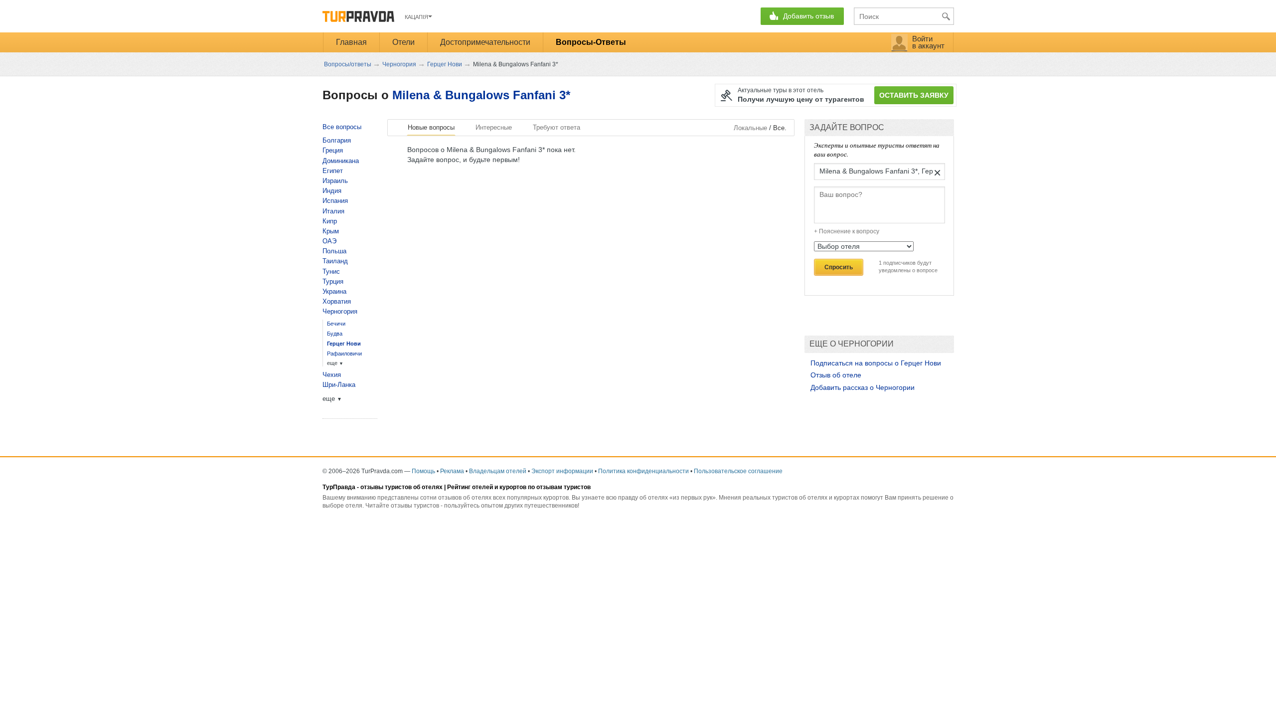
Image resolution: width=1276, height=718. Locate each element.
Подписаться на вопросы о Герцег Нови (875, 363)
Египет (332, 171)
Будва (334, 334)
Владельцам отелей (497, 471)
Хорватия (336, 301)
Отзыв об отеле (835, 375)
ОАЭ (329, 241)
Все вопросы (341, 127)
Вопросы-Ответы (591, 42)
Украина (334, 291)
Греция (332, 150)
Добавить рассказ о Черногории (862, 387)
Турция (332, 281)
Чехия (331, 374)
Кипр (329, 221)
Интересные (494, 127)
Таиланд (335, 261)
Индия (331, 190)
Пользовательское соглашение (738, 471)
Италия (333, 211)
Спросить (838, 267)
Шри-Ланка (338, 384)
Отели (403, 42)
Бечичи (336, 324)
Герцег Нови (344, 344)
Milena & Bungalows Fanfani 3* (481, 95)
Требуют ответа (556, 127)
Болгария (336, 140)
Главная (351, 42)
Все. (780, 128)
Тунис (331, 271)
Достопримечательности (485, 42)
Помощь (423, 471)
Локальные (750, 128)
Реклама (452, 471)
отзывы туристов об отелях (401, 487)
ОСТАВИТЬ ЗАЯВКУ (914, 95)
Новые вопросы (431, 127)
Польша (334, 251)
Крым (330, 231)
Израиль (335, 180)
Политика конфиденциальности (643, 471)
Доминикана (340, 161)
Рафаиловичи (344, 354)
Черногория (339, 311)
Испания (335, 200)
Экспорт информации (562, 471)
